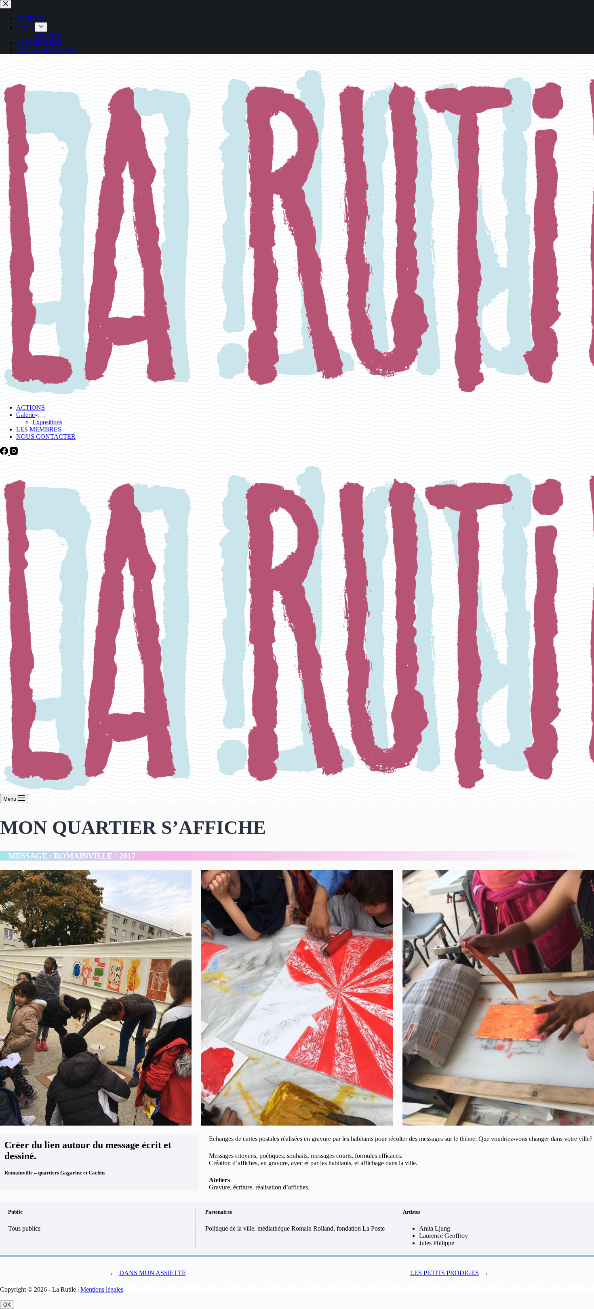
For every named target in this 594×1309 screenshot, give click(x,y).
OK (7, 1305)
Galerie (25, 414)
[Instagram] (14, 452)
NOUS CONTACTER (46, 436)
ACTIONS (30, 407)
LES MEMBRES (38, 429)
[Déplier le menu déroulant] (41, 417)
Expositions (47, 422)
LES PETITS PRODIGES (444, 1272)
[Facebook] (5, 452)
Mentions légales (101, 1289)
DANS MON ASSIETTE (152, 1272)
